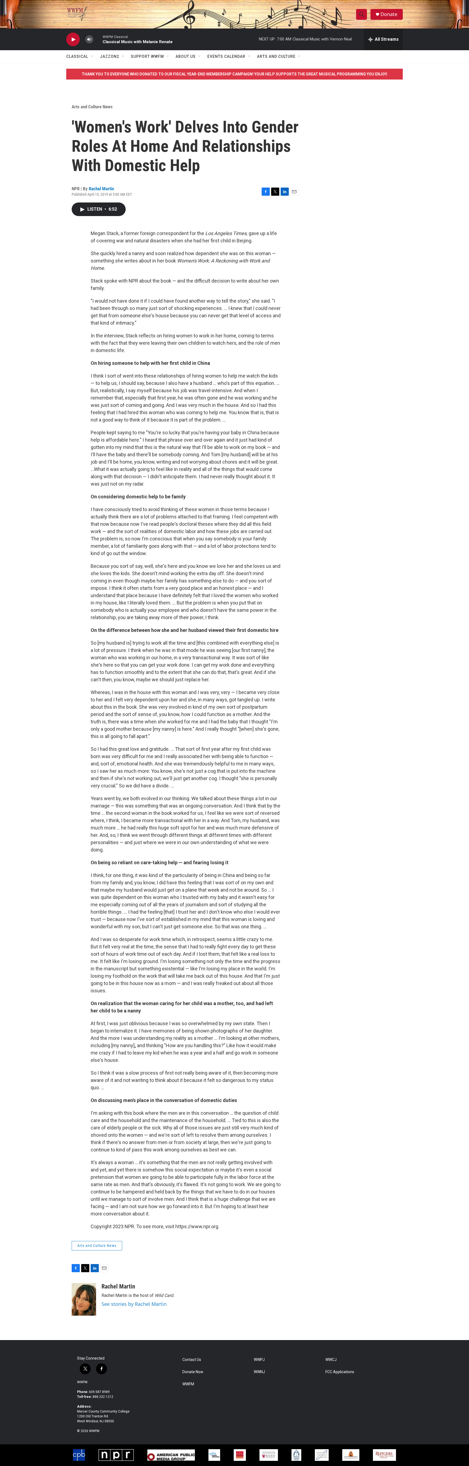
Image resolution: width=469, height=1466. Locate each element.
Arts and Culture (276, 56)
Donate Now (192, 1372)
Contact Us (191, 1360)
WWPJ (259, 1360)
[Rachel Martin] (84, 1299)
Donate (389, 14)
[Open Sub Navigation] (92, 56)
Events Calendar (226, 56)
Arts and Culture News (92, 106)
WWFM (82, 1382)
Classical (77, 56)
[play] (73, 39)
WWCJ (331, 1360)
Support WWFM (147, 56)
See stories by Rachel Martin (134, 1304)
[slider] (98, 39)
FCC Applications (339, 1372)
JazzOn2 (109, 56)
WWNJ (259, 1372)
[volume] (89, 39)
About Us (186, 56)
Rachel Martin (101, 188)
